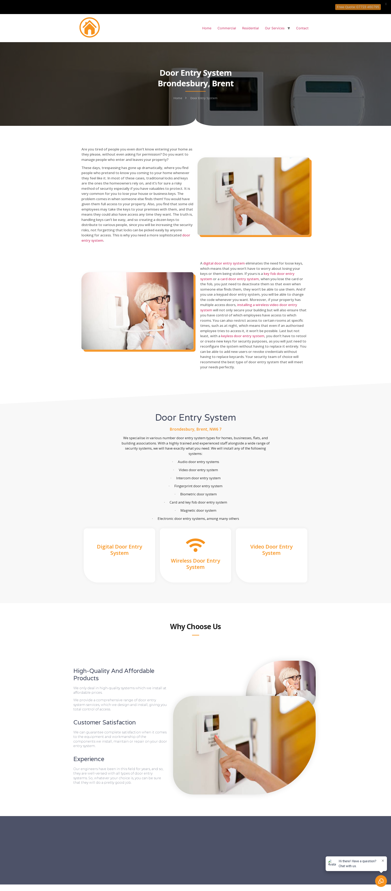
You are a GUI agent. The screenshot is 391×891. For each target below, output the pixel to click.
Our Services (274, 28)
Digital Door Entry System (119, 549)
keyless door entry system (242, 336)
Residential (250, 28)
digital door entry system (224, 263)
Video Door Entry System (271, 549)
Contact (302, 28)
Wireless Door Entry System (195, 564)
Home (206, 28)
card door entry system (239, 279)
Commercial (226, 28)
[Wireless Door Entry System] (195, 545)
